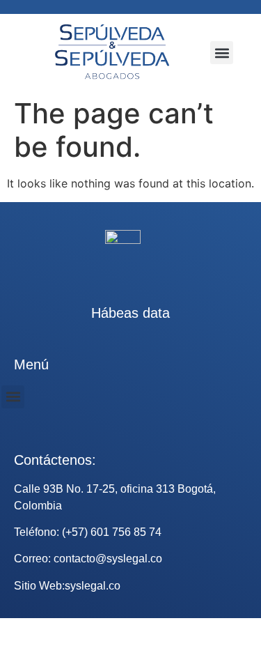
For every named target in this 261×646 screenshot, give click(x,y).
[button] (221, 52)
